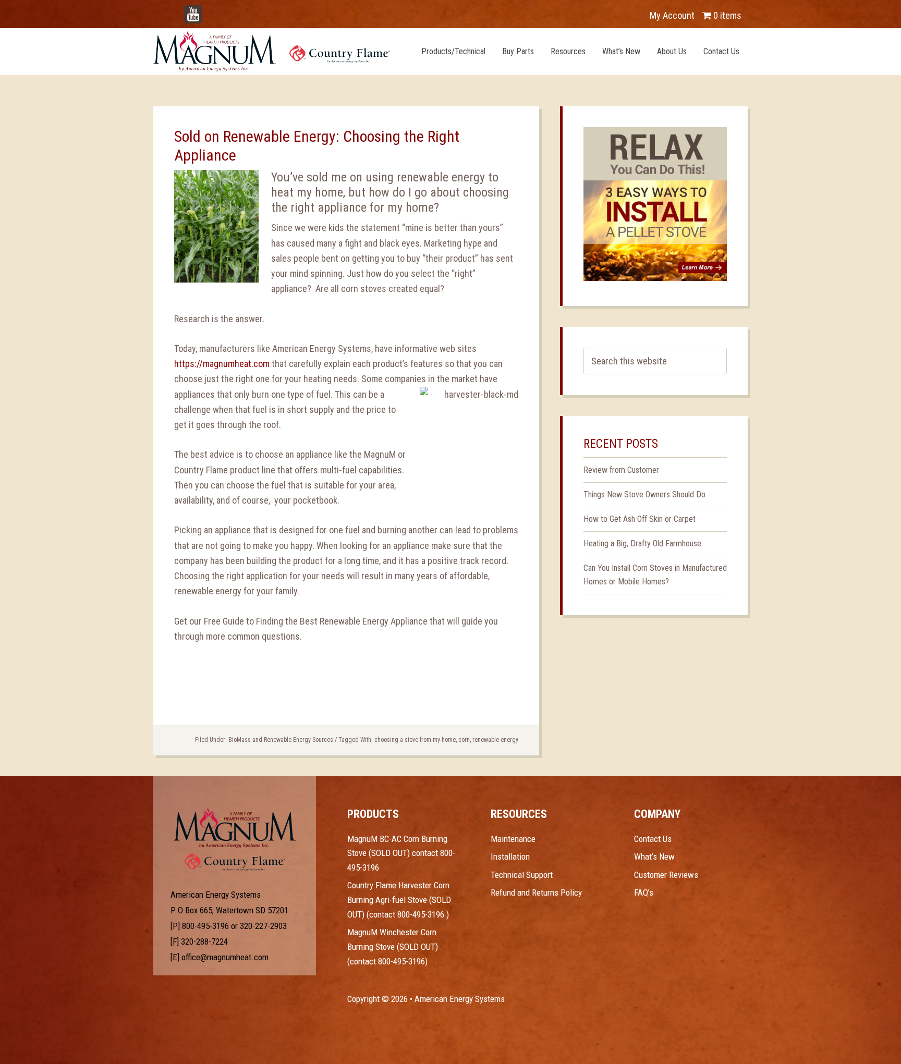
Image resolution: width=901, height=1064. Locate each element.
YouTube (208, 10)
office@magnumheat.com (225, 957)
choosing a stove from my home (415, 739)
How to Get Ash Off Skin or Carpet (639, 519)
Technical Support (522, 875)
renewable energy (495, 739)
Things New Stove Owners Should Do (644, 494)
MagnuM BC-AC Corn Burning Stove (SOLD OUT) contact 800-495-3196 (401, 853)
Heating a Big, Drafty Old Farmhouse (642, 543)
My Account (672, 15)
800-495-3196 (205, 926)
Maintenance (513, 839)
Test (235, 828)
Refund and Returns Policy (536, 892)
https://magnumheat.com (222, 363)
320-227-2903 (263, 926)
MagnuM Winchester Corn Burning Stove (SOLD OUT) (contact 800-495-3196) (392, 946)
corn (464, 739)
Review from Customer (621, 470)
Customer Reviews (666, 875)
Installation (510, 856)
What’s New (654, 856)
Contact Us (653, 839)
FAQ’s (643, 892)
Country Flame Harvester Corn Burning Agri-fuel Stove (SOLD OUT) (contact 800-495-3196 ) (399, 899)
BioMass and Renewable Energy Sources (280, 739)
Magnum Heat (271, 51)
